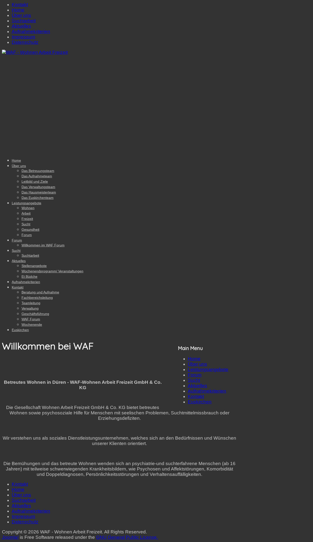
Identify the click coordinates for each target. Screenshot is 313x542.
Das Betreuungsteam (38, 171)
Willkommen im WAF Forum (43, 245)
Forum (27, 235)
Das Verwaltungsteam (38, 187)
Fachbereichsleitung (37, 298)
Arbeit (26, 213)
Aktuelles (21, 26)
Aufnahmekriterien (31, 31)
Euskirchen (20, 330)
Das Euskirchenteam (38, 198)
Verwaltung (30, 308)
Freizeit (27, 219)
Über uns (21, 15)
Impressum (23, 36)
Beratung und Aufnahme (40, 292)
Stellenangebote (34, 266)
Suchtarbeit (24, 20)
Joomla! (10, 537)
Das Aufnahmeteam (37, 176)
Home (18, 9)
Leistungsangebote (26, 203)
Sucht (26, 224)
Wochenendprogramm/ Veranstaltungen (52, 271)
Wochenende (32, 324)
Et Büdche (29, 276)
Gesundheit (30, 229)
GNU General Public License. (127, 537)
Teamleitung (31, 303)
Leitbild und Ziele (35, 181)
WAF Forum (31, 319)
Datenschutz (25, 42)
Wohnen (28, 208)
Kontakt (20, 4)
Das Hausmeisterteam (39, 192)
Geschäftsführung (35, 314)
